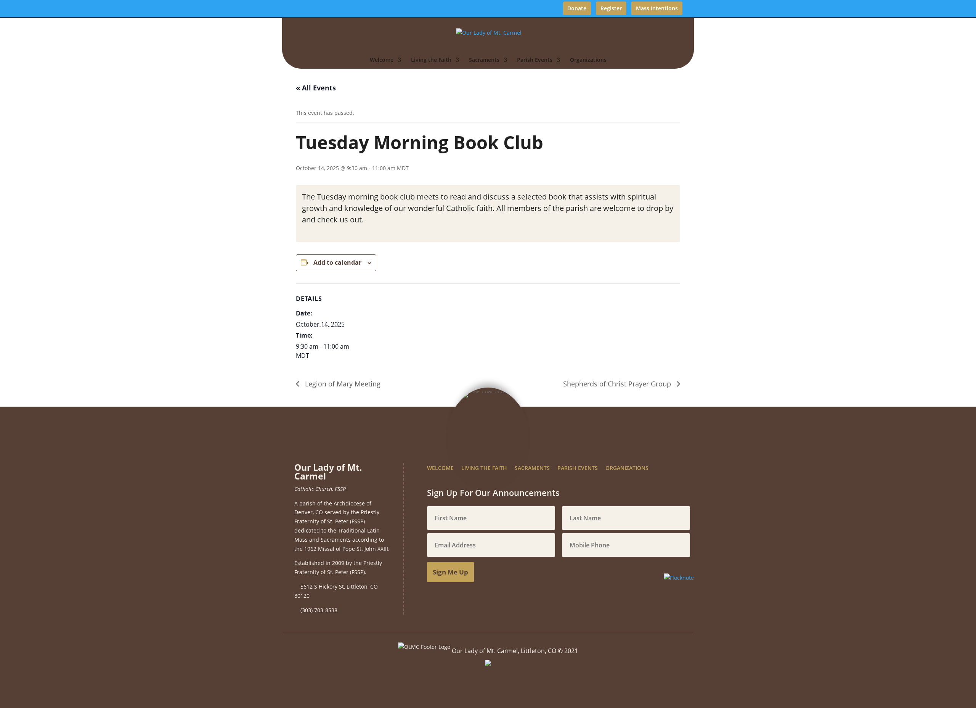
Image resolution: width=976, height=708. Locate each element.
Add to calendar (337, 262)
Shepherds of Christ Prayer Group (618, 383)
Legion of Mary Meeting (341, 383)
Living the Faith (431, 60)
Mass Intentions (657, 8)
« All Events (316, 87)
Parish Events (534, 60)
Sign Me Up (450, 572)
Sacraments (484, 60)
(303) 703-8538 (318, 610)
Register (611, 8)
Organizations (588, 60)
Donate (576, 8)
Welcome (381, 60)
